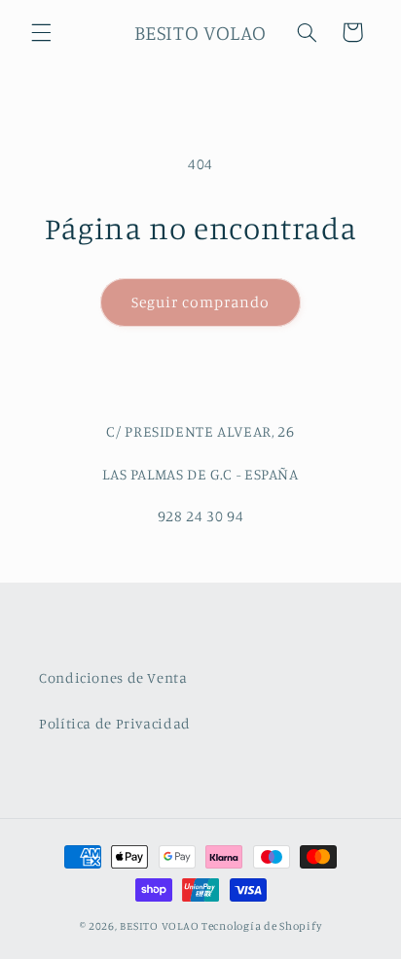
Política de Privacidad (115, 723)
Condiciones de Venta (113, 677)
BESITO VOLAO (160, 926)
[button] (40, 32)
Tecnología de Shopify (261, 926)
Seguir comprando (201, 302)
